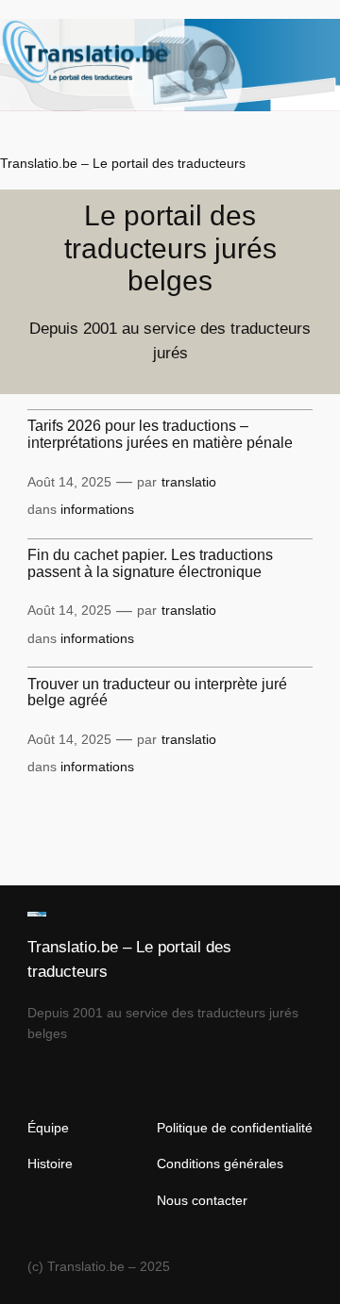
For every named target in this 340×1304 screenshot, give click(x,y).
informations (97, 509)
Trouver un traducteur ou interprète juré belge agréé (157, 692)
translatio (189, 481)
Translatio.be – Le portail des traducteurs (123, 163)
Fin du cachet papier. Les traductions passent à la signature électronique (150, 563)
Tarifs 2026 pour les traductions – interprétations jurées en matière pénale (160, 434)
